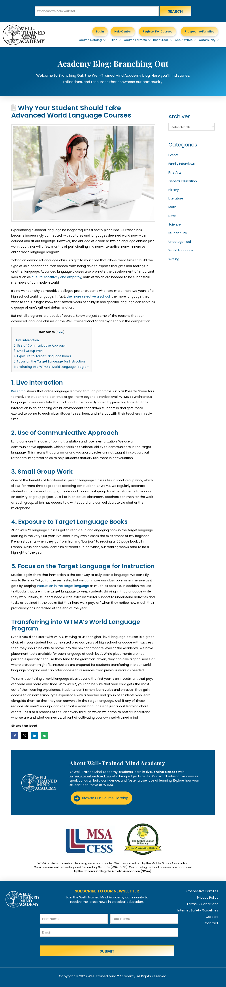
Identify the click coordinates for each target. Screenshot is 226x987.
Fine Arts (174, 172)
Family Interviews (181, 163)
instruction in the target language (62, 586)
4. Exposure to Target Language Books (42, 356)
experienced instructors (90, 776)
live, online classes (161, 772)
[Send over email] (44, 735)
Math (172, 207)
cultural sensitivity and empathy (56, 277)
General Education (182, 181)
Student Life (177, 233)
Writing (173, 259)
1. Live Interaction (26, 340)
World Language (180, 250)
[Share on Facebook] (14, 735)
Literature (175, 198)
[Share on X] (24, 735)
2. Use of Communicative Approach (40, 346)
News (172, 216)
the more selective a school (88, 296)
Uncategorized (179, 241)
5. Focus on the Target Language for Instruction (49, 361)
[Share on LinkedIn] (34, 735)
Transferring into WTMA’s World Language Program (51, 367)
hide (60, 332)
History (173, 190)
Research (18, 391)
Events (173, 155)
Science (174, 224)
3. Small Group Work (28, 351)
